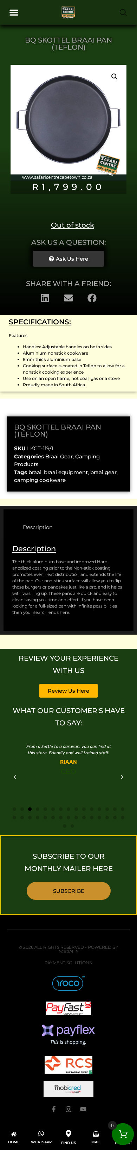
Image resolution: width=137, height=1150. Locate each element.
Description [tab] (38, 527)
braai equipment (66, 472)
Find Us (68, 1143)
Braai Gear (59, 456)
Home (14, 1142)
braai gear (103, 472)
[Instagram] (68, 1109)
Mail (95, 1142)
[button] (14, 12)
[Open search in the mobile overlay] (123, 12)
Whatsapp (41, 1142)
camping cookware (40, 480)
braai (34, 472)
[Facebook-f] (54, 1109)
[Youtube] (83, 1109)
